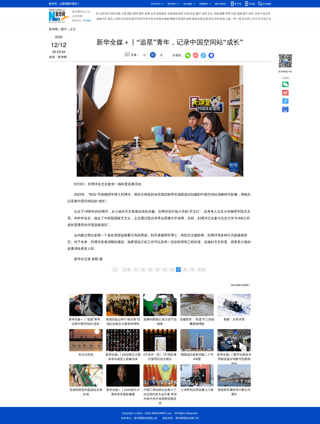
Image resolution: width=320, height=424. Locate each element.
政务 (251, 13)
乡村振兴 (159, 18)
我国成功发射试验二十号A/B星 (197, 356)
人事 (123, 13)
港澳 (147, 13)
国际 (129, 13)
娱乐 (211, 18)
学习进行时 (102, 13)
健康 (221, 13)
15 (164, 269)
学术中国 (148, 18)
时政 (118, 13)
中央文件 (265, 13)
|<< (115, 269)
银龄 (167, 18)
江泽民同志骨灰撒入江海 (197, 389)
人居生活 (118, 18)
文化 (210, 13)
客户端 (237, 3)
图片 (245, 13)
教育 (181, 13)
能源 (194, 18)
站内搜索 (266, 3)
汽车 (104, 18)
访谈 (233, 13)
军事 (227, 13)
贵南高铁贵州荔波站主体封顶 (86, 391)
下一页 (201, 269)
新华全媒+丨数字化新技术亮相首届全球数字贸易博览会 (234, 358)
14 (157, 269)
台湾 (153, 13)
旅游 (188, 18)
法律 (257, 13)
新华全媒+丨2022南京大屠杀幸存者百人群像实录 (123, 356)
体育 (204, 13)
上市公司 (255, 18)
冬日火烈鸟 (86, 354)
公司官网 (77, 16)
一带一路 (236, 18)
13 (150, 269)
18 (185, 269)
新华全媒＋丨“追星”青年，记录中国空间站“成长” (86, 321)
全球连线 (172, 13)
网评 (141, 13)
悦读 (222, 18)
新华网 (53, 29)
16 (172, 269)
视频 (239, 13)
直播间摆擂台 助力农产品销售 (160, 321)
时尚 (216, 18)
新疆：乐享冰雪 (234, 319)
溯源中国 (175, 18)
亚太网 (246, 18)
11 (135, 269)
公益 (228, 18)
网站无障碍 (220, 3)
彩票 (205, 18)
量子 (198, 13)
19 (192, 269)
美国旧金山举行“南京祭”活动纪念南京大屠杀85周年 (123, 321)
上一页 (126, 269)
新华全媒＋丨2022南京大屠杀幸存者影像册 (123, 391)
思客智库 (161, 13)
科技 (186, 13)
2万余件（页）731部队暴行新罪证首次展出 (160, 356)
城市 (183, 18)
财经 (135, 13)
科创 (192, 13)
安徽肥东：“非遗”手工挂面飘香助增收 (197, 321)
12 (143, 269)
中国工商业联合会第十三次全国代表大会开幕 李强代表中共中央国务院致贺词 (160, 396)
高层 (112, 13)
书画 (216, 13)
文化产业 (266, 18)
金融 (98, 18)
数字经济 (137, 18)
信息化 (128, 18)
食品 (110, 18)
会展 (200, 18)
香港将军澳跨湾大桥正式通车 (234, 391)
